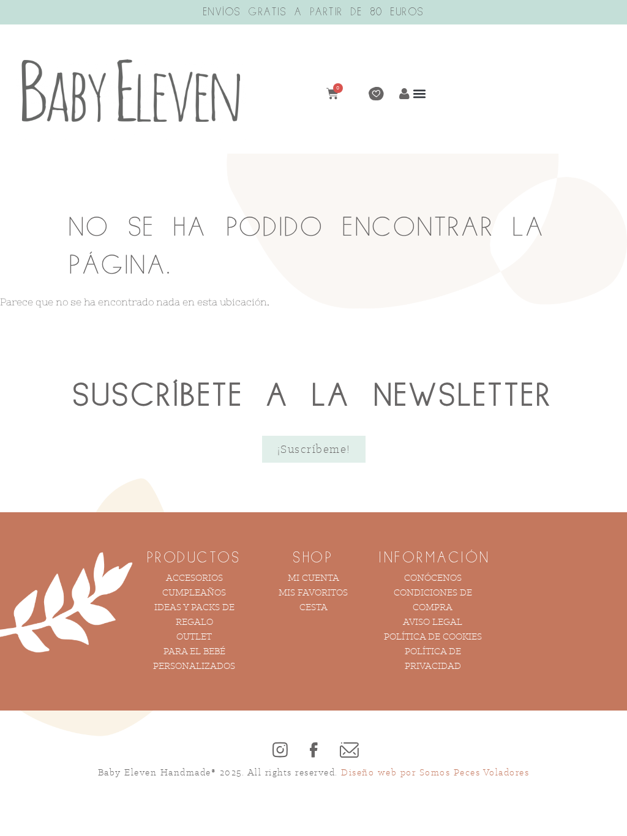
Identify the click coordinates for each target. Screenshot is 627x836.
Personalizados (194, 665)
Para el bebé (194, 651)
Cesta (313, 607)
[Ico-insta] (280, 749)
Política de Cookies (433, 636)
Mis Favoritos (313, 592)
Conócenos (433, 577)
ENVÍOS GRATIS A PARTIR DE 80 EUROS (313, 12)
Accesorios (194, 577)
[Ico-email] (347, 749)
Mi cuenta (313, 577)
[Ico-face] (313, 749)
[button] (420, 94)
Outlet (194, 636)
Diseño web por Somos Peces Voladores (435, 772)
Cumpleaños (194, 592)
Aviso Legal (432, 621)
